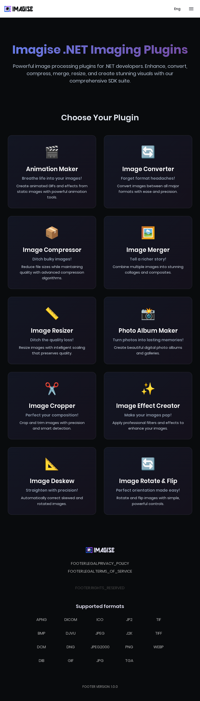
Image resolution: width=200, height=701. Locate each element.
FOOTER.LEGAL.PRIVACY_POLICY (100, 563)
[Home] (18, 9)
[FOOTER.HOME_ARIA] (100, 550)
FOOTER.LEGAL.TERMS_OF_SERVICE (100, 571)
